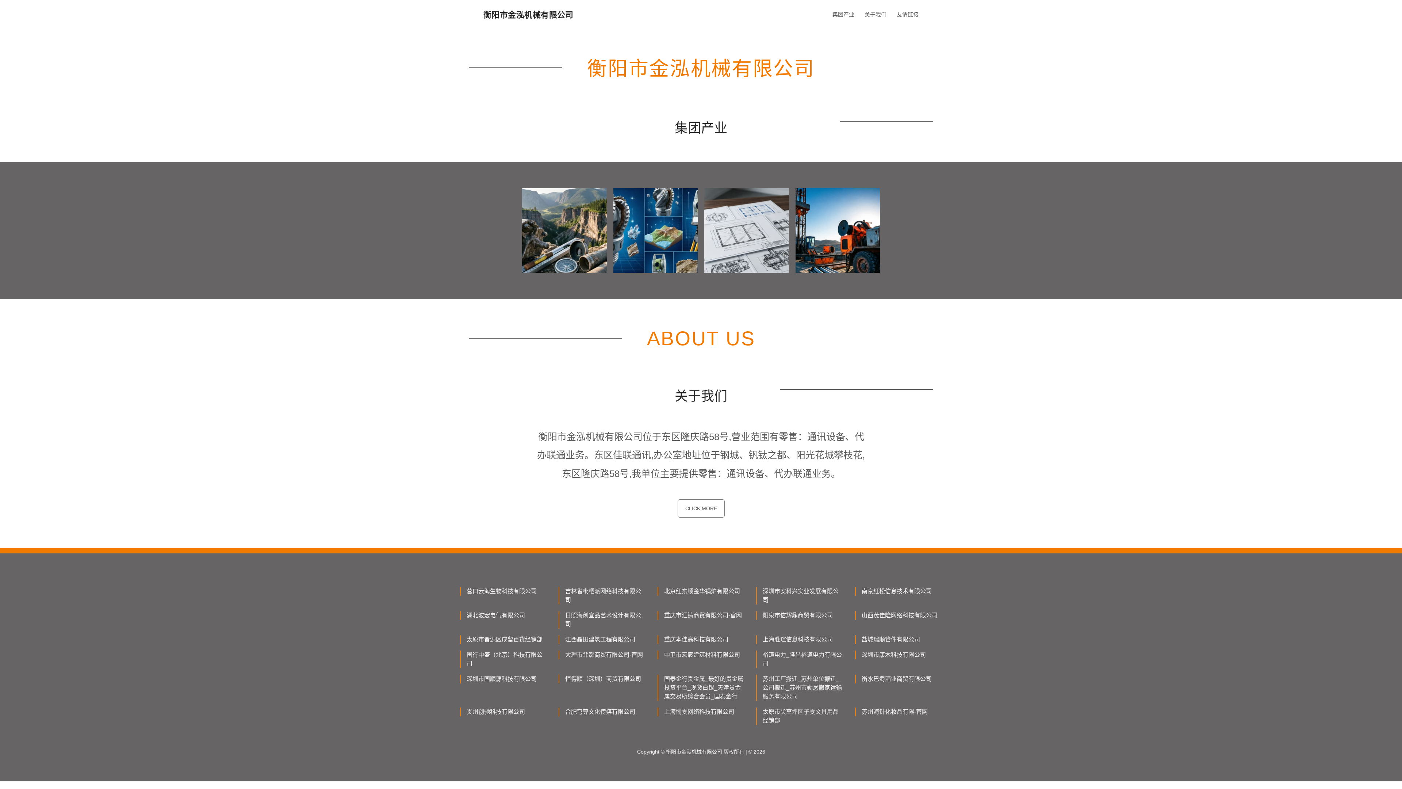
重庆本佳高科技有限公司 (696, 639)
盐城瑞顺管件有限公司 (891, 639)
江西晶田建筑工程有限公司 (600, 639)
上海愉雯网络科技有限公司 (699, 712)
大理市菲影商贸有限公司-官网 (604, 655)
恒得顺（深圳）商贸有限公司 (603, 679)
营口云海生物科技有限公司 (502, 591)
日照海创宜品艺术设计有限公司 (603, 619)
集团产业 (843, 14)
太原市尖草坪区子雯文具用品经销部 (801, 716)
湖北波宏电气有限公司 (496, 615)
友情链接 (908, 14)
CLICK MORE (701, 508)
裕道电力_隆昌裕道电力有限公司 (802, 659)
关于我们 (875, 14)
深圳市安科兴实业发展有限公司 (801, 595)
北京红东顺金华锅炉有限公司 (702, 591)
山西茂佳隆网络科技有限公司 (900, 615)
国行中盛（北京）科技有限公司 (505, 659)
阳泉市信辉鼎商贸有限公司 (798, 615)
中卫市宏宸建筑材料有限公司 (702, 655)
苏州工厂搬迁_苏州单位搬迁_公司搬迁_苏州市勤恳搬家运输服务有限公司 (802, 688)
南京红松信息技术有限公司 (897, 591)
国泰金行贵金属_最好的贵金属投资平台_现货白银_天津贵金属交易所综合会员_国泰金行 (703, 688)
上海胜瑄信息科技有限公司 (798, 639)
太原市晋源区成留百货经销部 (505, 639)
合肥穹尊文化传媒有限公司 (600, 712)
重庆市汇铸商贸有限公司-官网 (703, 615)
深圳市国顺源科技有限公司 (502, 679)
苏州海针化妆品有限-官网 (895, 712)
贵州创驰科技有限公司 (496, 712)
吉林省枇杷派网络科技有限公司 (603, 595)
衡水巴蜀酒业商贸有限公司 (897, 679)
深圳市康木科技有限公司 (894, 655)
